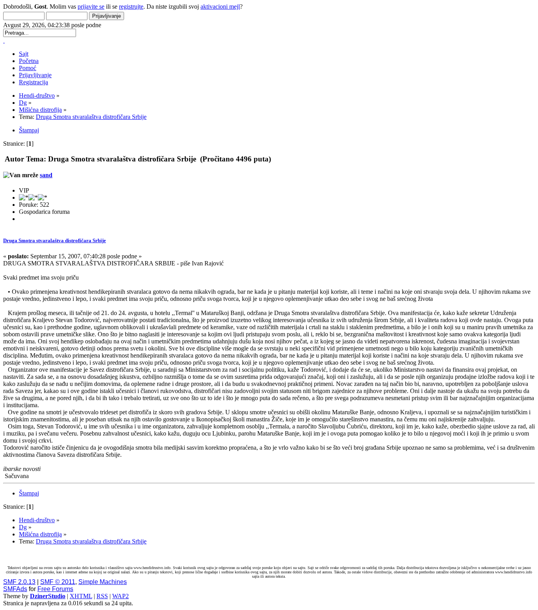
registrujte (131, 6)
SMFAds (15, 589)
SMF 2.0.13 (19, 581)
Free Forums (55, 589)
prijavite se (91, 6)
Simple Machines (102, 581)
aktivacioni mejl (220, 6)
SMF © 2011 (57, 581)
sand (46, 175)
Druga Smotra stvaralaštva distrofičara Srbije (54, 240)
